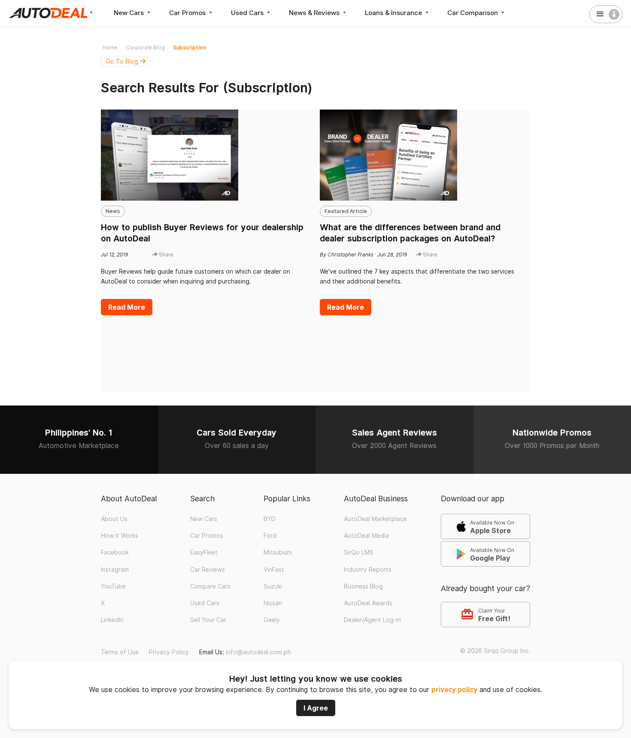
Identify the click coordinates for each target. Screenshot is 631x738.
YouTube (113, 586)
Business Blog (363, 586)
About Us (114, 518)
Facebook (115, 552)
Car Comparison (473, 13)
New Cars (130, 13)
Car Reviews (207, 569)
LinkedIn (112, 619)
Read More (126, 307)
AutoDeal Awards (368, 603)
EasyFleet (204, 552)
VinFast (274, 569)
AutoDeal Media (366, 535)
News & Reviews (315, 13)
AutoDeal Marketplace (375, 518)
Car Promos (188, 13)
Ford (270, 535)
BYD (270, 518)
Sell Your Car (208, 619)
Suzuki (273, 586)
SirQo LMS (358, 552)
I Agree (315, 708)
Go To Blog (123, 61)
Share (165, 254)
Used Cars (248, 13)
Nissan (273, 603)
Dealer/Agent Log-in (372, 619)
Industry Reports (367, 569)
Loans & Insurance (394, 13)
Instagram (115, 569)
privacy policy (454, 690)
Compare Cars (210, 586)
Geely (272, 619)
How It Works (119, 535)
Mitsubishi (278, 552)
